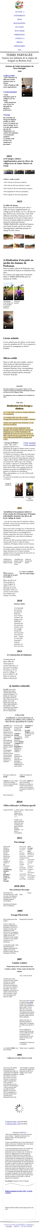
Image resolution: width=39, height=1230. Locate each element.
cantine (31, 1002)
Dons (19, 19)
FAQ (19, 50)
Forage (7, 115)
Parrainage (19, 35)
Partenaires (19, 46)
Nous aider (19, 31)
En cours (19, 27)
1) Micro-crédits (9, 75)
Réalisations (19, 23)
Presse (19, 42)
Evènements (19, 16)
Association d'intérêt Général (19, 1225)
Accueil (19, 12)
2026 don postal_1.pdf (13, 1121)
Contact (19, 38)
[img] (19, 5)
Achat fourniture (11, 92)
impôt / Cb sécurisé (23, 1226)
